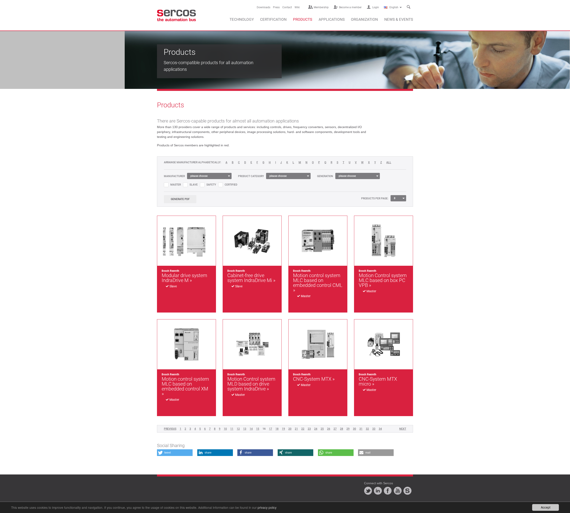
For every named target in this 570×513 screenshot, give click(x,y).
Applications (332, 19)
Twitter (368, 491)
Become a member (350, 7)
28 (341, 428)
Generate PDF (180, 199)
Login (375, 7)
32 (367, 428)
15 (257, 428)
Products (302, 19)
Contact (287, 7)
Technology (242, 19)
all (388, 162)
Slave (193, 184)
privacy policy (267, 507)
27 (335, 428)
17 (270, 428)
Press (276, 7)
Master (175, 184)
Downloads (263, 7)
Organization (364, 19)
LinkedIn (378, 491)
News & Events (398, 19)
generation (325, 176)
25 (322, 428)
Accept (545, 507)
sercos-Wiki (407, 491)
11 (231, 428)
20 (289, 428)
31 (360, 428)
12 (238, 428)
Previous (170, 428)
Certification (273, 19)
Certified (231, 184)
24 (315, 428)
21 (296, 428)
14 (251, 428)
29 (348, 428)
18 (277, 428)
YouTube (398, 491)
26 (328, 428)
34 (380, 428)
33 (373, 428)
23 (309, 428)
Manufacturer (174, 176)
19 (283, 428)
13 (244, 428)
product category (251, 176)
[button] (175, 452)
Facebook (388, 491)
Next (402, 428)
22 (302, 428)
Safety (211, 184)
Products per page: (374, 198)
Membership (321, 7)
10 (225, 428)
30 (354, 428)
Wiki (297, 7)
